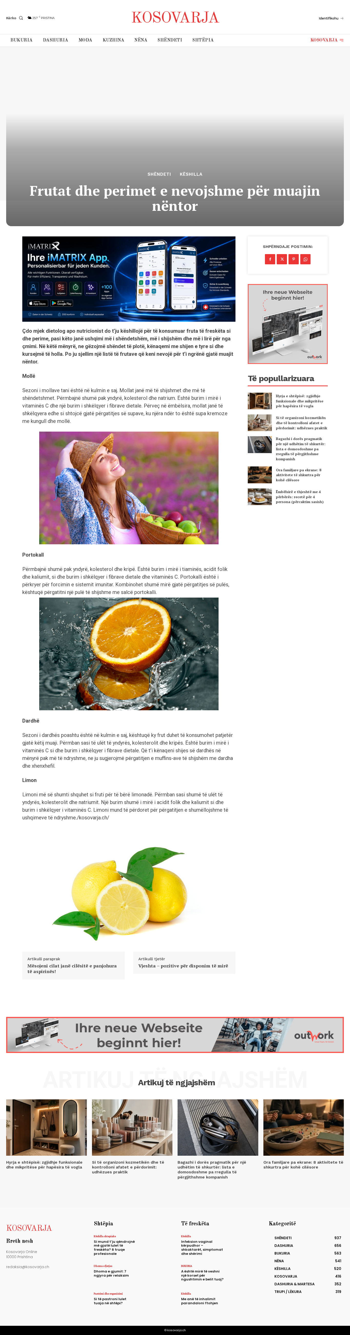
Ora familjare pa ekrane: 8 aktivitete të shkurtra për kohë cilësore (298, 474)
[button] (15, 18)
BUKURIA (186, 1265)
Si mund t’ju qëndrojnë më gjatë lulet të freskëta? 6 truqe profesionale (114, 1247)
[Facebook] (270, 259)
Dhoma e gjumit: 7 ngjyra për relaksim (111, 1273)
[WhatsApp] (305, 259)
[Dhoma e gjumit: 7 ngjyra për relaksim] (154, 1274)
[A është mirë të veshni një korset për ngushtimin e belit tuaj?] (241, 1274)
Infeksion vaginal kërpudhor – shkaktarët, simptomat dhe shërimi (202, 1247)
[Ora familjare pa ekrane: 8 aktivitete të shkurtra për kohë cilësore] (260, 474)
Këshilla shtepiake (105, 1236)
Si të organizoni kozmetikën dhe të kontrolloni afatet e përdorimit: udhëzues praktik (301, 422)
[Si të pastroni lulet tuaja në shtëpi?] (154, 1302)
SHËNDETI (159, 174)
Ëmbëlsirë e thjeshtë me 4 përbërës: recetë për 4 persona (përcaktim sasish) (300, 496)
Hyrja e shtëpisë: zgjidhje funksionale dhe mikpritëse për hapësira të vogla (299, 400)
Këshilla (191, 174)
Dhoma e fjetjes (103, 1265)
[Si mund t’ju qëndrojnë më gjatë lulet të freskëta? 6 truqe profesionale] (154, 1245)
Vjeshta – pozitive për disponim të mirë (183, 966)
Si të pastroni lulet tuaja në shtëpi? (110, 1301)
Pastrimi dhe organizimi (108, 1293)
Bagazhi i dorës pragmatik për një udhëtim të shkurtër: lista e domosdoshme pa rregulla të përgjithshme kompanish (300, 448)
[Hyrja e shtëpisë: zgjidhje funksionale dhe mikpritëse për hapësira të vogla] (260, 401)
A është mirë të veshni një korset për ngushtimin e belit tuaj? (202, 1275)
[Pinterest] (294, 259)
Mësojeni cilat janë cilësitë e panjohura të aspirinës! (72, 968)
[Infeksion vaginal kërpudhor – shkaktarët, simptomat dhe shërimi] (241, 1245)
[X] (282, 259)
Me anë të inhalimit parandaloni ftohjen (199, 1301)
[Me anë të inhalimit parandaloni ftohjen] (241, 1302)
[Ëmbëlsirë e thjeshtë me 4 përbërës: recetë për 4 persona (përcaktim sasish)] (260, 496)
